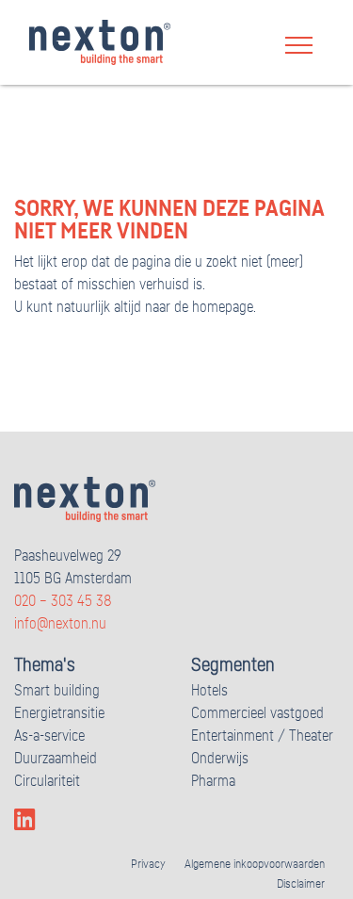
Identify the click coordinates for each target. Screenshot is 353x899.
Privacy (148, 864)
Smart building (57, 690)
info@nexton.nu (60, 623)
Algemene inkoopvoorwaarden (255, 864)
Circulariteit (47, 781)
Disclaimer (301, 884)
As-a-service (49, 736)
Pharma (213, 781)
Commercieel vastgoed (257, 713)
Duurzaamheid (55, 758)
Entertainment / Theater (262, 736)
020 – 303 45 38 (63, 601)
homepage (222, 307)
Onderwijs (220, 758)
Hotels (209, 690)
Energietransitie (59, 713)
